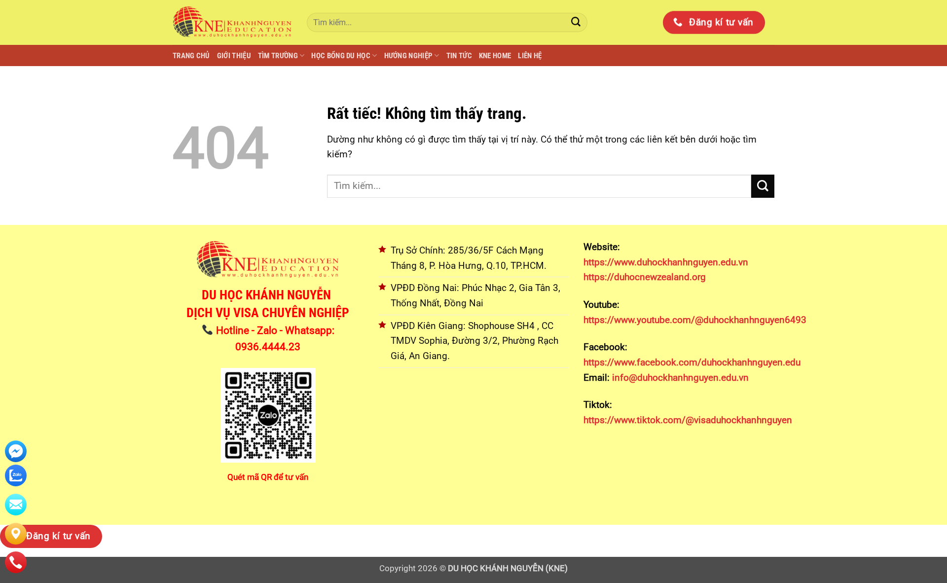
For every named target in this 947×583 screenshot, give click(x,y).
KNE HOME (495, 55)
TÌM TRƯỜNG (278, 55)
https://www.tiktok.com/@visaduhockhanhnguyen (687, 420)
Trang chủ (191, 55)
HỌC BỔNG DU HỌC (340, 55)
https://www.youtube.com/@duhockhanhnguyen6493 (694, 320)
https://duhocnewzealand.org (644, 277)
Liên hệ (530, 55)
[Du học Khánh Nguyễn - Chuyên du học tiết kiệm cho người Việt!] (232, 22)
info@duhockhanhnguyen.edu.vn (679, 377)
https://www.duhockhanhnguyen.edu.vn (665, 262)
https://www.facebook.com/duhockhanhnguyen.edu (692, 362)
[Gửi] (576, 23)
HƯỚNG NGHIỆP (408, 55)
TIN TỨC (459, 55)
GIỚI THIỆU (234, 55)
